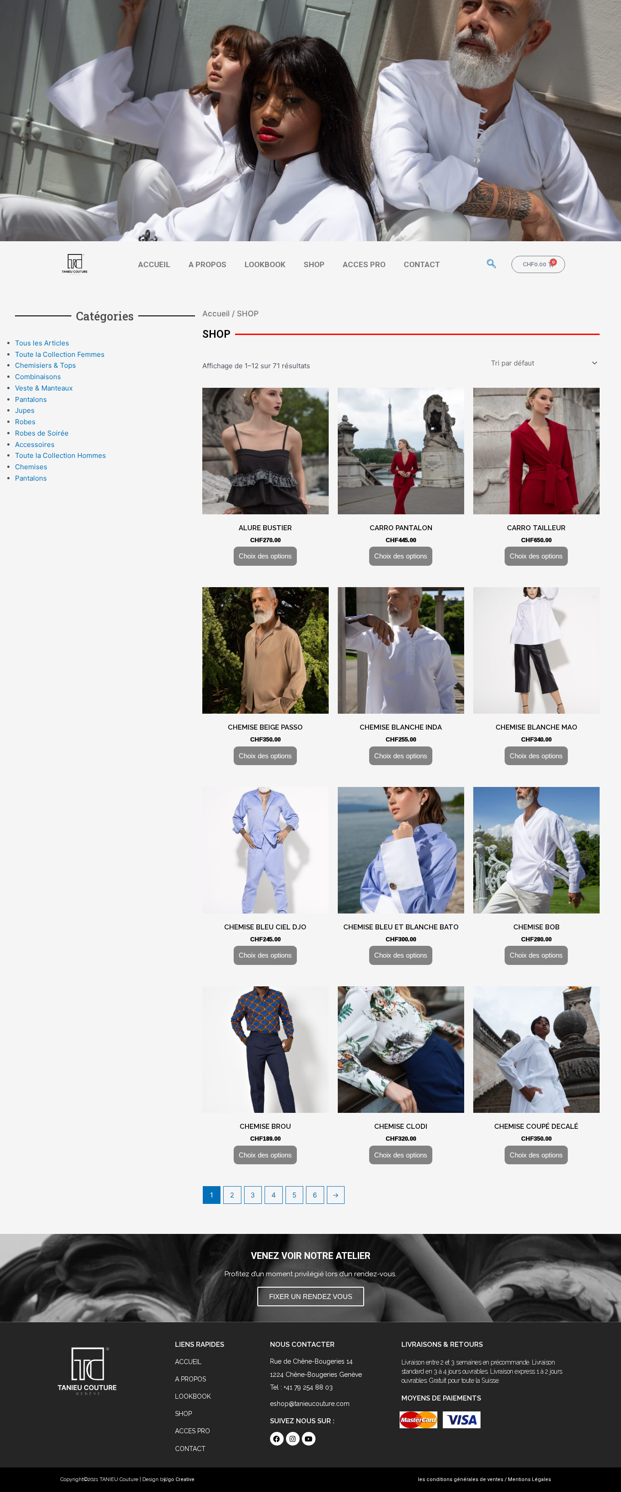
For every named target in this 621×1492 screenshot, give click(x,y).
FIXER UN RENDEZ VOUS (310, 1296)
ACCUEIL (154, 264)
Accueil (216, 313)
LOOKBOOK (265, 264)
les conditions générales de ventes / (462, 1479)
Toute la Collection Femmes (60, 354)
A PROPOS (207, 264)
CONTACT (422, 264)
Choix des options (265, 556)
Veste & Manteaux (44, 388)
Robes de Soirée (42, 433)
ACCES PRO (364, 264)
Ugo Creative (179, 1479)
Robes (25, 421)
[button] (491, 264)
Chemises (31, 466)
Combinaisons (38, 376)
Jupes (25, 410)
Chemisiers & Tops (45, 365)
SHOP (314, 264)
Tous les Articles (42, 343)
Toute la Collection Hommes (60, 455)
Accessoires (35, 444)
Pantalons (31, 399)
